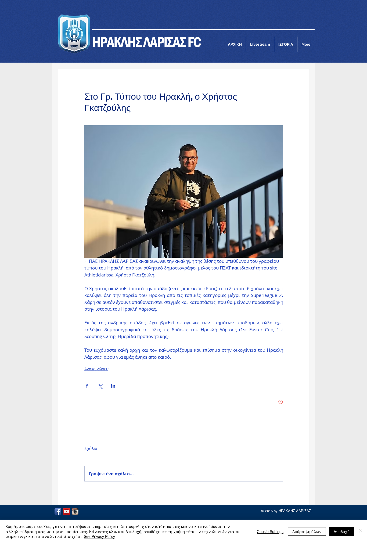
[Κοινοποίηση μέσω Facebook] (86, 386)
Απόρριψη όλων (306, 531)
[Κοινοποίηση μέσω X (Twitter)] (100, 386)
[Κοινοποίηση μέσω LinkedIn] (113, 386)
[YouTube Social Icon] (66, 511)
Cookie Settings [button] (270, 531)
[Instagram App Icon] (75, 511)
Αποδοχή (342, 531)
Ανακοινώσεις (96, 368)
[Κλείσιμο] (360, 531)
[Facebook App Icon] (58, 511)
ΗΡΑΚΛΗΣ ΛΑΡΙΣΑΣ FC (146, 42)
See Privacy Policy (99, 536)
